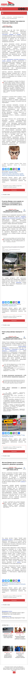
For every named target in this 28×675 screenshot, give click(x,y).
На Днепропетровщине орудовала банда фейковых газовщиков (20, 636)
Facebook (21, 9)
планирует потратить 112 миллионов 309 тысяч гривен (14, 217)
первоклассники (7, 174)
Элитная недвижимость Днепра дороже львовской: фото (8, 655)
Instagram (19, 9)
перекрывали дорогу (7, 539)
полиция (22, 584)
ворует (19, 562)
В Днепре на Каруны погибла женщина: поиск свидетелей (8, 636)
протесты (5, 585)
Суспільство (9, 17)
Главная (3, 17)
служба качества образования (12, 174)
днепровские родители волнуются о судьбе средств (14, 60)
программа (15, 174)
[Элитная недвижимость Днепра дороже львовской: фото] (8, 651)
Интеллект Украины (8, 172)
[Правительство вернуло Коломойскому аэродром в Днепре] (20, 651)
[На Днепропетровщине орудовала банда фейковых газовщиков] (20, 632)
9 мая (23, 435)
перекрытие (5, 436)
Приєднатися (14, 190)
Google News (26, 9)
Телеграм (24, 9)
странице (23, 481)
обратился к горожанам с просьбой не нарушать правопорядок (14, 349)
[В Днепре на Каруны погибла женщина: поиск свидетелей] (8, 632)
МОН (15, 172)
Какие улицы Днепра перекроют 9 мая (13, 617)
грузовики (12, 584)
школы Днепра (20, 175)
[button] (1, 9)
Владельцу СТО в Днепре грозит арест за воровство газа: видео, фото (13, 613)
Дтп (15, 305)
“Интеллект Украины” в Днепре (11, 34)
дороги (17, 584)
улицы (11, 436)
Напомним (18, 282)
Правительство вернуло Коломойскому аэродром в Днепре (20, 655)
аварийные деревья (8, 305)
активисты (5, 584)
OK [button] (14, 672)
